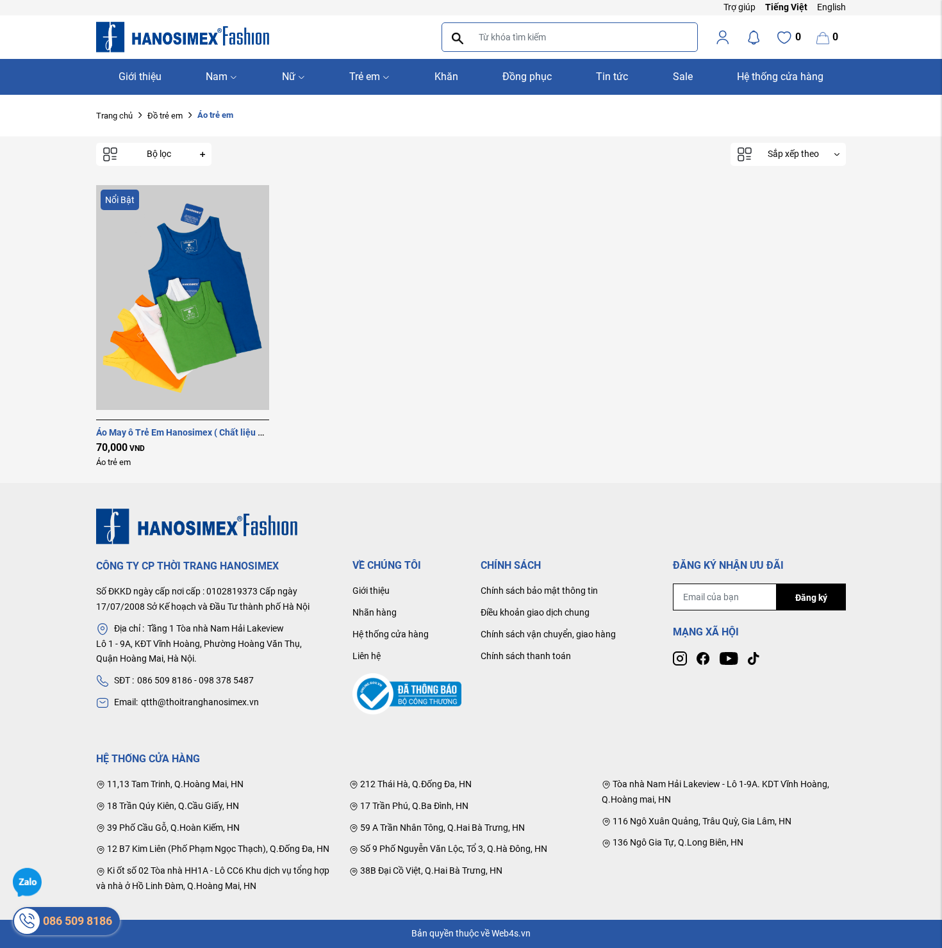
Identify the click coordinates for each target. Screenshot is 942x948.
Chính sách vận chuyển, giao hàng (548, 634)
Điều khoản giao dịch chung (535, 612)
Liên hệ (366, 656)
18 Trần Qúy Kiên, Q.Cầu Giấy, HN (172, 806)
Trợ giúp (739, 7)
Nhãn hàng (374, 612)
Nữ (288, 76)
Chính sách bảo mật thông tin (539, 590)
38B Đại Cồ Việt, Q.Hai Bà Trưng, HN (430, 870)
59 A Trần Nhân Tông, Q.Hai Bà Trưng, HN (441, 827)
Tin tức (612, 76)
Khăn (446, 76)
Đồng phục (527, 76)
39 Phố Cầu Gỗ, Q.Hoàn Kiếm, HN (172, 827)
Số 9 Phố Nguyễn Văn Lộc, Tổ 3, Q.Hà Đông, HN (452, 849)
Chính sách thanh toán (526, 656)
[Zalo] (27, 881)
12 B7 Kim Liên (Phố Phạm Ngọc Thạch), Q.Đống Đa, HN (217, 849)
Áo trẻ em (113, 462)
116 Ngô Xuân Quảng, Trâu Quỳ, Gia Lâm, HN (701, 821)
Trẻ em (364, 76)
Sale (683, 76)
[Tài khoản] (722, 37)
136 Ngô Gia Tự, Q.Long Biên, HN (677, 842)
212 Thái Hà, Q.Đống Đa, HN (415, 784)
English (831, 7)
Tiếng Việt (786, 7)
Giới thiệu (140, 76)
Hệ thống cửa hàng (780, 76)
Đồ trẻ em (165, 115)
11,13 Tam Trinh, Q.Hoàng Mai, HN (174, 784)
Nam (216, 76)
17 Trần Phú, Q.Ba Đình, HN (413, 806)
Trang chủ (114, 115)
